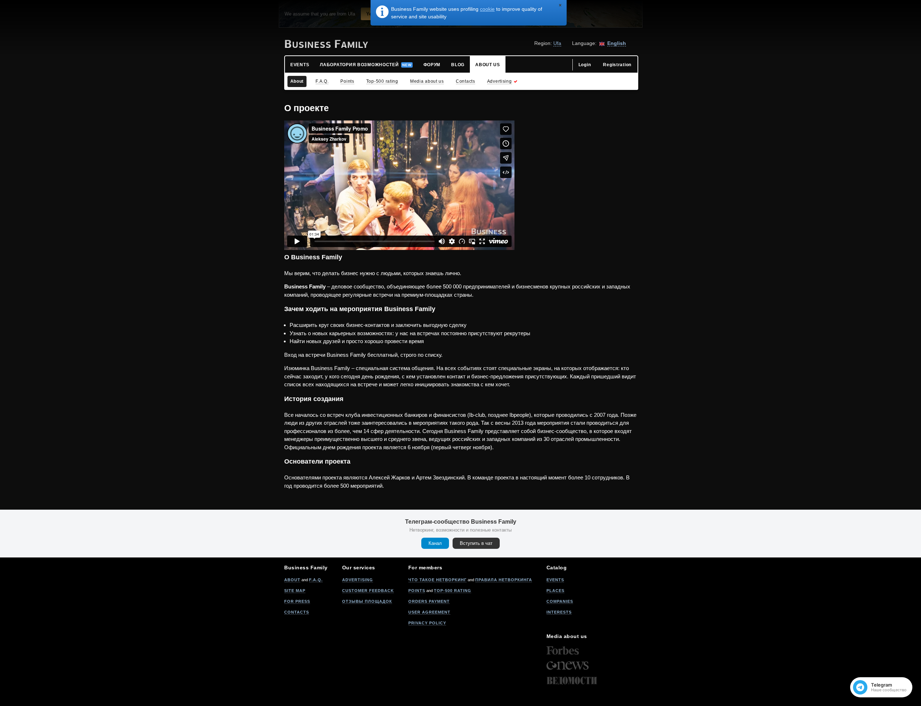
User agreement (429, 612)
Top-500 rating (452, 590)
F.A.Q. (316, 580)
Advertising (357, 580)
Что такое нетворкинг (437, 580)
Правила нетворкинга (503, 580)
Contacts (296, 612)
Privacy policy (427, 623)
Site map (294, 590)
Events (555, 580)
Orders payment (429, 601)
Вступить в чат (476, 543)
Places (555, 590)
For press (297, 601)
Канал (435, 543)
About (292, 580)
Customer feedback (368, 590)
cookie (487, 9)
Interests (559, 612)
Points (416, 590)
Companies (559, 601)
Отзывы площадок (367, 601)
